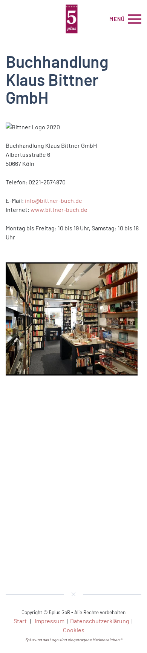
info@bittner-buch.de (53, 200)
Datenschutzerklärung (99, 620)
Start (20, 620)
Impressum (49, 620)
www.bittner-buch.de (59, 209)
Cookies (73, 629)
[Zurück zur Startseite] (73, 19)
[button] (125, 19)
